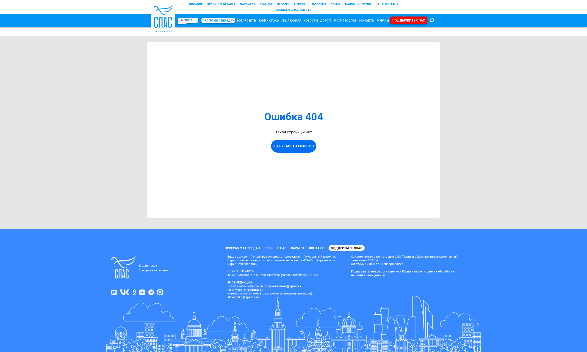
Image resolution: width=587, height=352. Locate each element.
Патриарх (247, 4)
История (319, 4)
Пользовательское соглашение (375, 271)
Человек (283, 4)
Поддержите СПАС (408, 20)
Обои (268, 248)
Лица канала (291, 20)
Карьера (298, 248)
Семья (336, 4)
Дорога (326, 20)
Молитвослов (345, 20)
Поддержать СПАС (346, 248)
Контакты (366, 20)
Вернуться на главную (293, 146)
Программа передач (218, 20)
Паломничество (358, 4)
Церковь (300, 4)
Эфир (188, 20)
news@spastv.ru (291, 286)
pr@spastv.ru (253, 290)
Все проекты (246, 20)
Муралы (383, 20)
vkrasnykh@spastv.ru (243, 297)
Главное (266, 4)
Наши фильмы (387, 4)
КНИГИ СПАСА (269, 20)
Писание (196, 4)
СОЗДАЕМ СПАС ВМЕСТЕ (293, 9)
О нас (281, 248)
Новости (311, 20)
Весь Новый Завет (221, 4)
